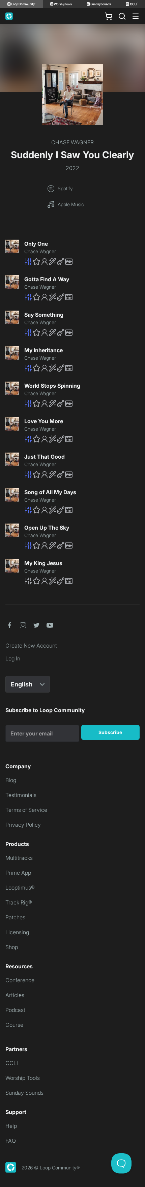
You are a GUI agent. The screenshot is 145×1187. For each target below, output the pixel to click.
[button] (82, 262)
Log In (12, 658)
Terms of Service (26, 809)
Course (14, 1024)
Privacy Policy (23, 824)
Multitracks (19, 857)
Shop (11, 947)
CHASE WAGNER (72, 142)
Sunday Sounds (24, 1092)
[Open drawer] (136, 16)
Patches (15, 917)
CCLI (11, 1063)
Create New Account (31, 645)
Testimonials (20, 795)
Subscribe (110, 732)
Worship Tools (22, 1077)
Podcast (15, 1010)
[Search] (122, 16)
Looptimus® (20, 887)
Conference (19, 980)
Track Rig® (18, 902)
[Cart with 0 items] (109, 16)
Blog (10, 780)
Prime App (18, 872)
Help (11, 1125)
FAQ (10, 1140)
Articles (14, 995)
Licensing (17, 932)
